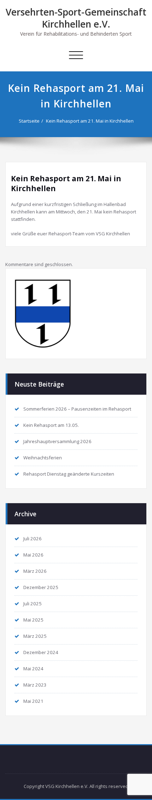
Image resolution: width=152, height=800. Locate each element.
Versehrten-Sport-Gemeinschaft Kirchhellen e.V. (76, 18)
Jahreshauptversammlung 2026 (57, 441)
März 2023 (35, 685)
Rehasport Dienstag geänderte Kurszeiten (68, 474)
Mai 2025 (33, 620)
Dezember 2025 (40, 587)
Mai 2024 (33, 668)
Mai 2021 (33, 701)
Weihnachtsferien (42, 457)
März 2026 (35, 571)
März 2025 (35, 636)
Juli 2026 (32, 538)
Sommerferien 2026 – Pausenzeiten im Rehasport (77, 409)
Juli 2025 (32, 603)
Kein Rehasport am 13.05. (51, 425)
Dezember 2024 (40, 652)
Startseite (29, 121)
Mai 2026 (33, 555)
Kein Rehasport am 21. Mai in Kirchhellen (90, 121)
